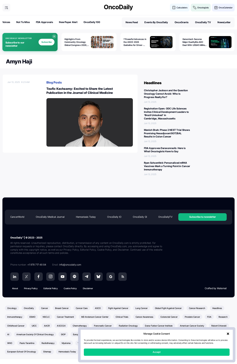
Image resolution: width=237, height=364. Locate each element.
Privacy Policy (31, 288)
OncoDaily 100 (92, 22)
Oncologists (203, 7)
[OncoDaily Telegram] (86, 276)
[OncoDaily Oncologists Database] (195, 7)
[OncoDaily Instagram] (50, 276)
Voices (6, 22)
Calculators (182, 7)
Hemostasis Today (86, 216)
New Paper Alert (68, 22)
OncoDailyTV (165, 216)
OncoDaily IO (114, 216)
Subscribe (46, 42)
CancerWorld (17, 216)
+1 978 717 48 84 (36, 264)
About (15, 288)
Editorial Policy (51, 288)
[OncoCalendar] (216, 7)
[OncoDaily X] (26, 276)
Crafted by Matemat (216, 288)
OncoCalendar (225, 7)
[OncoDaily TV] (62, 276)
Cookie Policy (70, 288)
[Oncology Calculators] (174, 7)
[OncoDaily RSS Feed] (122, 276)
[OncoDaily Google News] (110, 276)
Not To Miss (23, 22)
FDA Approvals (44, 22)
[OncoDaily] (118, 7)
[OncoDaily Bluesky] (98, 276)
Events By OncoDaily (156, 22)
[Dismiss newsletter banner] (54, 36)
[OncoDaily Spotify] (74, 276)
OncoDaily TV (203, 22)
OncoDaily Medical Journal (50, 216)
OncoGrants (181, 22)
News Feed (132, 22)
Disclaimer (88, 288)
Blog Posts (54, 82)
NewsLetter (224, 22)
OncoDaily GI (140, 216)
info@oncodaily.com (70, 264)
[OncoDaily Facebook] (38, 276)
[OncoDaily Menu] (6, 8)
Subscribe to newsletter (202, 216)
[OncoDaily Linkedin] (14, 276)
